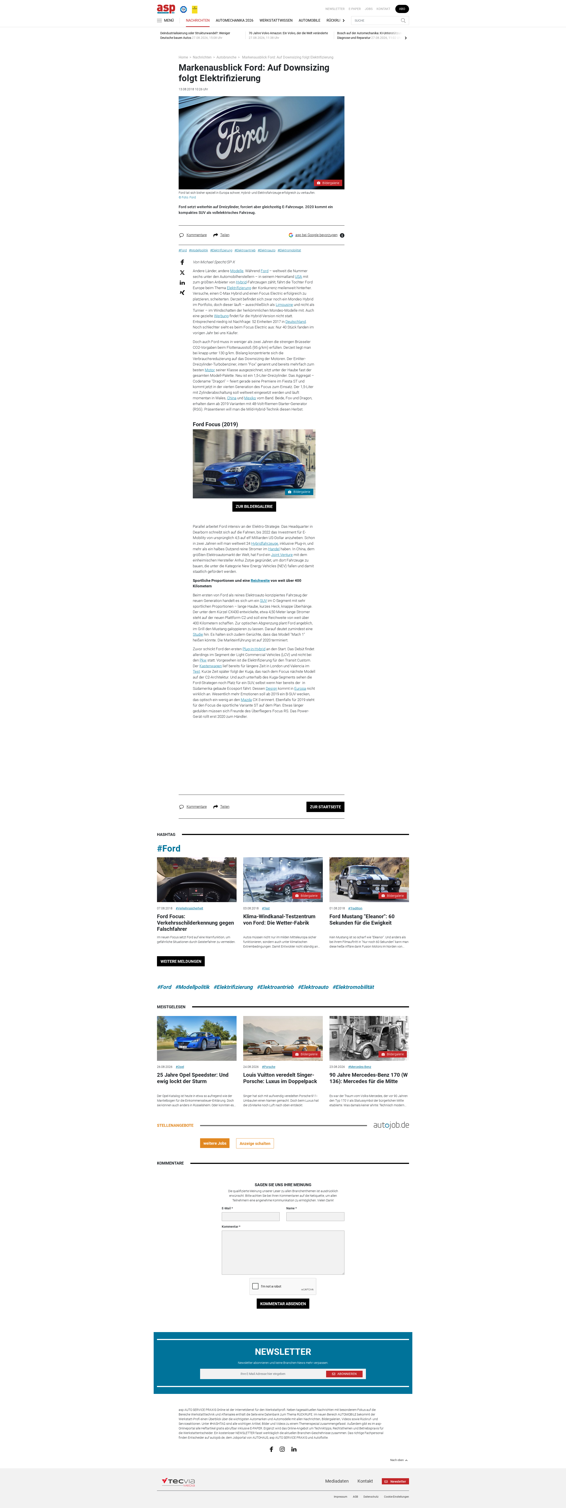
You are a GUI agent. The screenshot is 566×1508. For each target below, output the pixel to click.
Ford (264, 271)
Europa (300, 688)
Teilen (224, 235)
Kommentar (230, 1226)
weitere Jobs (214, 1143)
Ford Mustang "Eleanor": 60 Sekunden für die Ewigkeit (362, 919)
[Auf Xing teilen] (182, 292)
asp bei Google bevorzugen (316, 235)
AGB (355, 1496)
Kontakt (383, 9)
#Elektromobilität (353, 987)
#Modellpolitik (192, 987)
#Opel (180, 1067)
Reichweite (260, 580)
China (231, 398)
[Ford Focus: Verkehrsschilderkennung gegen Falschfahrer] (197, 879)
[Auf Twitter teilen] (182, 272)
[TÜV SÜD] (182, 8)
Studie (198, 634)
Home (183, 57)
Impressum (340, 1496)
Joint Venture (282, 554)
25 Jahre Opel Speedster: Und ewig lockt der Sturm (193, 1078)
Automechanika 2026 (234, 20)
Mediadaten (337, 1481)
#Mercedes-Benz (359, 1067)
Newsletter (335, 9)
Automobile (309, 20)
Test (196, 671)
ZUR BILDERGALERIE (254, 506)
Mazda (246, 699)
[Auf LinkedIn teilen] (182, 282)
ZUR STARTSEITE (325, 807)
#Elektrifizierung (233, 987)
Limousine (284, 304)
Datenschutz (371, 1496)
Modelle (236, 271)
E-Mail (226, 1208)
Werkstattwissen (276, 20)
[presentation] (405, 37)
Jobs (369, 9)
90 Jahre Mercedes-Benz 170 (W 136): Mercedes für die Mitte (368, 1078)
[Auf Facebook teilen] (182, 262)
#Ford (169, 848)
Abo (402, 9)
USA (298, 276)
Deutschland (295, 321)
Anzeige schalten (255, 1143)
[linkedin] (293, 1449)
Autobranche (226, 57)
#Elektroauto (313, 987)
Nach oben (397, 1460)
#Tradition (355, 908)
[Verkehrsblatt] (193, 8)
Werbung (221, 316)
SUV (263, 600)
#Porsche (268, 1067)
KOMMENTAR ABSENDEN (283, 1303)
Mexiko (250, 398)
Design (271, 688)
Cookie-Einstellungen (396, 1496)
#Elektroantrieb (275, 987)
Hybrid (241, 282)
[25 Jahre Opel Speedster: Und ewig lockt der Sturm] (197, 1038)
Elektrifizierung (239, 288)
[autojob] (391, 1125)
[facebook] (271, 1449)
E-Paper (355, 9)
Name (290, 1208)
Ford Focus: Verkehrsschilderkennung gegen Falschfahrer (195, 922)
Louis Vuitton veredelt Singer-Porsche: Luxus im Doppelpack (280, 1078)
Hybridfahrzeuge (264, 543)
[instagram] (282, 1449)
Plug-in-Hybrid (254, 649)
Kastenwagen (210, 666)
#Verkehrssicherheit (189, 908)
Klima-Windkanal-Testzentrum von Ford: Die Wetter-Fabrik (279, 919)
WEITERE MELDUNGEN (181, 961)
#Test (266, 908)
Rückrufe (335, 20)
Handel (274, 549)
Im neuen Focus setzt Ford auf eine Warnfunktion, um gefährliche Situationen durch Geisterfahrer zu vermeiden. (196, 939)
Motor (210, 370)
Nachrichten (198, 20)
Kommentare (197, 235)
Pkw (203, 660)
